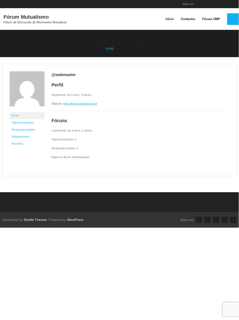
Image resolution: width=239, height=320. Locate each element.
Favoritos (17, 143)
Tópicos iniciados (23, 122)
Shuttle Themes (35, 220)
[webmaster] (27, 110)
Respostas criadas (23, 129)
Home (109, 48)
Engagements (20, 136)
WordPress (75, 220)
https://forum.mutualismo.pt (80, 103)
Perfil (15, 115)
